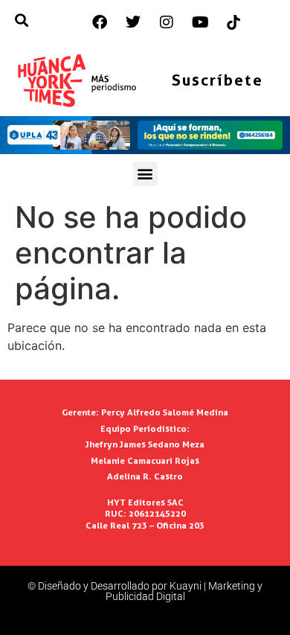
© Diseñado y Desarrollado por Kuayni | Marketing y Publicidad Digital (145, 591)
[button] (145, 174)
